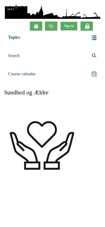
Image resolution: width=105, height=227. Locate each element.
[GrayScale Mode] (51, 26)
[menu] (69, 26)
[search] (52, 56)
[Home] (36, 26)
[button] (52, 38)
